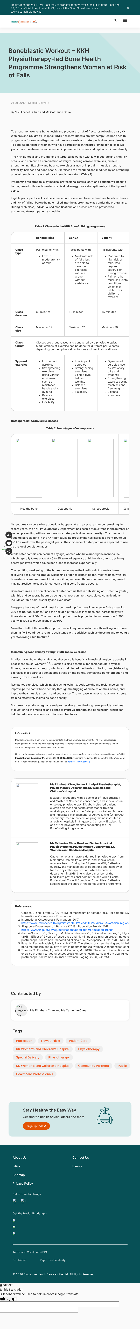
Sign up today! (36, 1126)
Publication (24, 1040)
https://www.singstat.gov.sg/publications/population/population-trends (67, 929)
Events (77, 1166)
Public (122, 1065)
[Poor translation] (11, 1299)
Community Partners (93, 1065)
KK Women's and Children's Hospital (42, 1049)
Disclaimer (19, 1260)
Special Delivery (27, 1057)
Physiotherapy (89, 1049)
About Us (19, 1157)
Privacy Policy (23, 1183)
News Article (50, 1040)
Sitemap (19, 1175)
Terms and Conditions (27, 1252)
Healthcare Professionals (34, 1074)
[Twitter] (16, 1201)
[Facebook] (24, 1201)
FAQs (16, 1166)
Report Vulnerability (53, 1260)
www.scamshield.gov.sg (26, 11)
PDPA (44, 1252)
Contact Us (80, 1157)
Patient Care (78, 1040)
